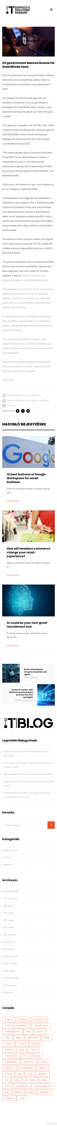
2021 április (8, 927)
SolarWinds (44, 400)
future (8, 1044)
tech (7, 1086)
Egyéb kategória (14, 395)
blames (10, 400)
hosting (9, 1050)
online (43, 1062)
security (42, 1074)
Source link (8, 380)
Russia (34, 400)
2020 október (9, 971)
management (11, 1062)
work (31, 1092)
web (7, 1092)
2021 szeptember (11, 891)
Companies (22, 1026)
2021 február (9, 942)
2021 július (8, 905)
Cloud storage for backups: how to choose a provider (28, 774)
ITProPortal (11, 1056)
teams (44, 1080)
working (9, 1098)
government (19, 400)
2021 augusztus (10, 898)
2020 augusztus (10, 985)
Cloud (8, 1026)
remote (43, 1068)
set (6, 1080)
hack (28, 400)
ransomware (26, 1068)
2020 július (8, 992)
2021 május (8, 920)
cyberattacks (41, 1026)
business (23, 1019)
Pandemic (9, 1068)
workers (44, 1092)
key (25, 1056)
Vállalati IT (36, 395)
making (36, 1056)
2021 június (8, 913)
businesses (39, 1019)
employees (32, 1038)
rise (20, 1074)
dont (7, 1038)
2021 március (9, 934)
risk (30, 1074)
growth (36, 1044)
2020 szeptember (11, 978)
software (30, 1080)
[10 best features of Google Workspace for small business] (28, 451)
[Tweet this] (18, 411)
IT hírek (26, 395)
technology (22, 1086)
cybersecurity (12, 1032)
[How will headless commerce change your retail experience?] (28, 526)
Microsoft (29, 1062)
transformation (42, 1086)
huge (21, 1050)
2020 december (10, 956)
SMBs (16, 1080)
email (18, 1038)
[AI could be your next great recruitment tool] (28, 600)
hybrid (33, 1050)
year (22, 1098)
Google (22, 1044)
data (28, 1032)
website (19, 1092)
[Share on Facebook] (23, 411)
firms (47, 1038)
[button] (51, 10)
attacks (9, 1019)
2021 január (8, 949)
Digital (40, 1032)
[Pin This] (28, 411)
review (8, 1074)
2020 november (10, 963)
